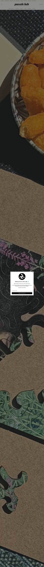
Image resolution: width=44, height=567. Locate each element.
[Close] (33, 273)
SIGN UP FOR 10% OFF (22, 293)
